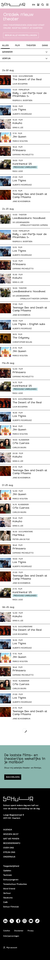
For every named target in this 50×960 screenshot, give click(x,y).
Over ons (8, 847)
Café (5, 902)
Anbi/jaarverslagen (11, 936)
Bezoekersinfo (11, 843)
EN (33, 5)
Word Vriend (9, 888)
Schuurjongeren (10, 879)
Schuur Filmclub (11, 906)
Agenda (7, 829)
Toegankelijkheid (11, 866)
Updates (7, 870)
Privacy (31, 931)
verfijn (6, 58)
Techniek (7, 875)
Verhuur (7, 893)
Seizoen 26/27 (10, 834)
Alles (5, 45)
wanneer (7, 52)
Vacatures (8, 897)
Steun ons (9, 852)
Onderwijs (9, 856)
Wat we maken (11, 838)
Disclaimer (18, 931)
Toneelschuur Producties (15, 884)
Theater (31, 45)
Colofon (6, 931)
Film (17, 45)
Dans (45, 45)
